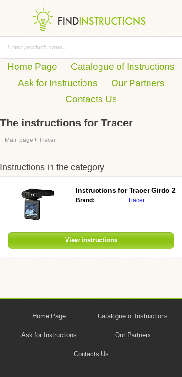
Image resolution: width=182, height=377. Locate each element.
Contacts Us (91, 99)
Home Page (32, 67)
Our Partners (138, 83)
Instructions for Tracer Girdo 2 (126, 190)
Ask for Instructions (58, 83)
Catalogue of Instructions (123, 67)
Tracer (136, 200)
